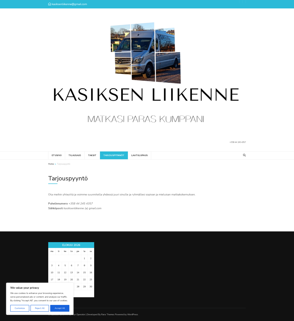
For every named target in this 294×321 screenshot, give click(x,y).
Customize (20, 308)
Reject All (40, 308)
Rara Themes (107, 314)
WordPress (132, 314)
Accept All (60, 308)
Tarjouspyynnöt (113, 155)
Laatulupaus (139, 155)
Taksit (92, 155)
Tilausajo (74, 155)
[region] (40, 299)
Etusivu (57, 155)
